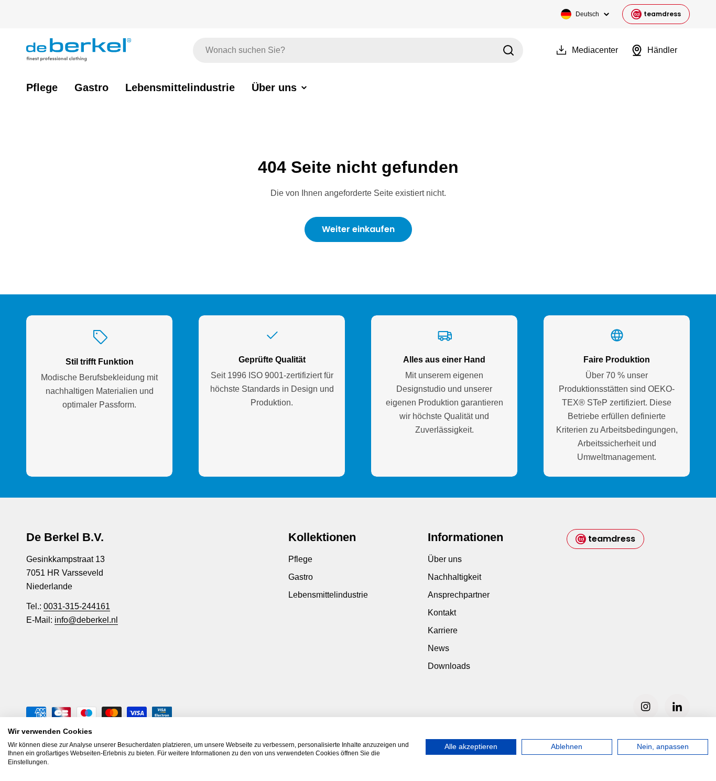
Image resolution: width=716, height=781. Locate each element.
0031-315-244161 (77, 606)
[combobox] (358, 50)
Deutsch (587, 14)
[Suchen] (508, 50)
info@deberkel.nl (86, 619)
